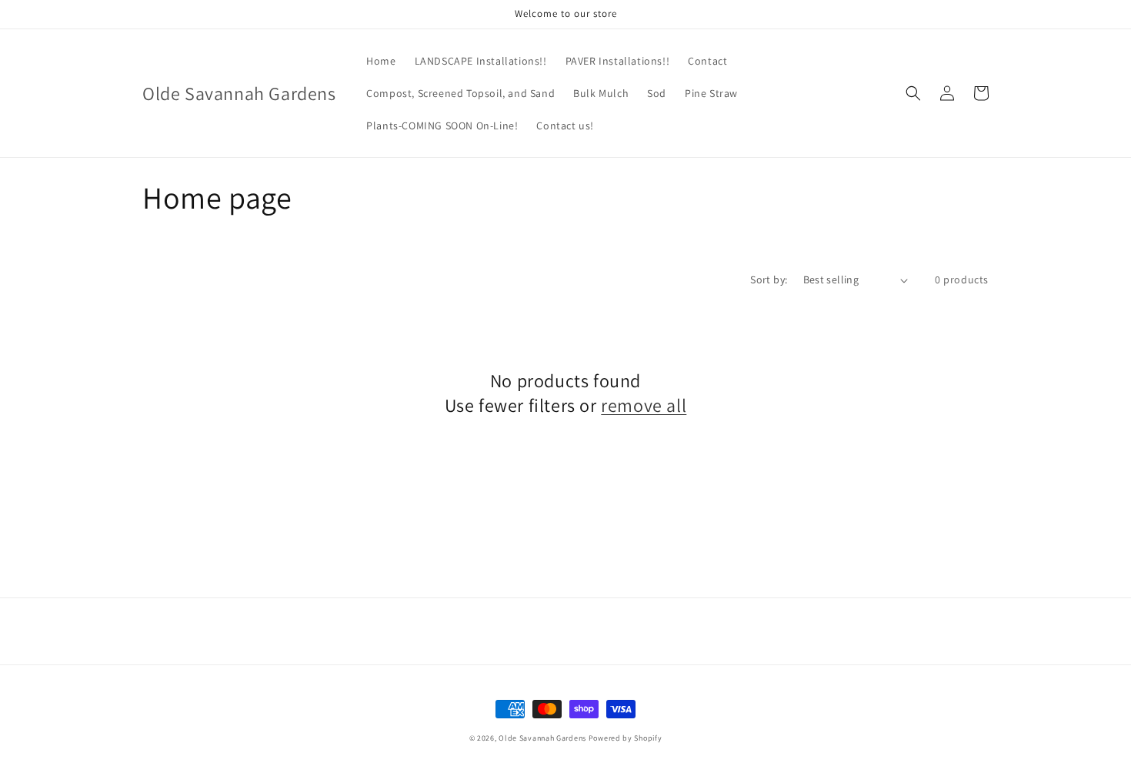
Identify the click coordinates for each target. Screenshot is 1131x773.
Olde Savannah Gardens (542, 738)
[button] (913, 93)
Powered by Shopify (625, 738)
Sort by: (768, 279)
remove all (643, 405)
